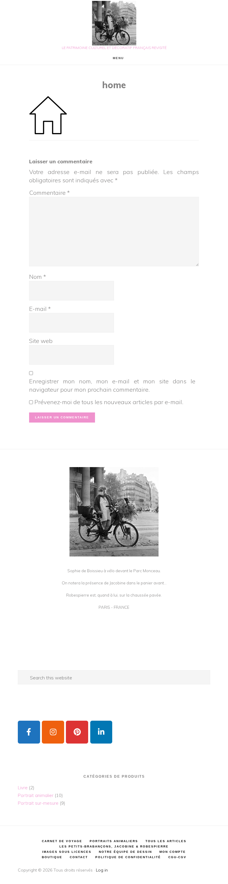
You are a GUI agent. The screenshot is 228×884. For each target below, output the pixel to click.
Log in (102, 870)
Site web (41, 340)
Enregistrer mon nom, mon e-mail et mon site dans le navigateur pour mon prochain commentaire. (112, 385)
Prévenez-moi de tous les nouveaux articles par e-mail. (108, 402)
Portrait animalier (35, 795)
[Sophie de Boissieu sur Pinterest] (77, 732)
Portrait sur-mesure (38, 803)
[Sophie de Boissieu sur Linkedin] (101, 732)
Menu (118, 58)
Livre (23, 787)
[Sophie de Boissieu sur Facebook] (29, 732)
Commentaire (49, 192)
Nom (37, 276)
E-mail (40, 308)
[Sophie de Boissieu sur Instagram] (53, 732)
